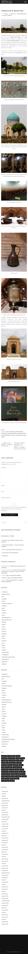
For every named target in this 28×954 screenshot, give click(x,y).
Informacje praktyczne (7, 603)
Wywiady (4, 664)
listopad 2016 (5, 898)
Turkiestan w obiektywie (12, 11)
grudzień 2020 (5, 814)
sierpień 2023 (5, 791)
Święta (3, 645)
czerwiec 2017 (5, 882)
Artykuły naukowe (6, 594)
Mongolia (17, 769)
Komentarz (4, 467)
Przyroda (4, 631)
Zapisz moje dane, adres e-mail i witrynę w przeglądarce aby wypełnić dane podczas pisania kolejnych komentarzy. (14, 508)
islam (8, 431)
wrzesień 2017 (5, 875)
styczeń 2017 (5, 893)
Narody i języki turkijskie (6, 2)
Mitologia (4, 622)
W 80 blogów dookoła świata (8, 657)
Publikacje (4, 633)
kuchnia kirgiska (9, 767)
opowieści (18, 52)
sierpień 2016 (5, 905)
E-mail (3, 491)
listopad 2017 (5, 870)
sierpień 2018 (5, 849)
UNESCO (11, 778)
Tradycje (4, 650)
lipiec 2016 (4, 907)
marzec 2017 (5, 889)
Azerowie (9, 756)
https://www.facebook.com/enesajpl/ (10, 530)
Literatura (4, 612)
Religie (3, 636)
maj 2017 (4, 884)
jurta (7, 762)
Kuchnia (4, 610)
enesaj (6, 13)
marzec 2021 (5, 807)
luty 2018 (4, 863)
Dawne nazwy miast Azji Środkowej (10, 552)
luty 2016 (4, 919)
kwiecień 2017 (5, 886)
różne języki (17, 774)
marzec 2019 (5, 842)
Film (3, 596)
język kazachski (12, 762)
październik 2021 (6, 800)
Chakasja (22, 758)
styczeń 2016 (5, 921)
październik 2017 (6, 873)
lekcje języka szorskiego (17, 767)
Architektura (4, 592)
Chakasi (17, 758)
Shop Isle (8, 951)
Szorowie (3, 776)
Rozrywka (4, 640)
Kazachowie (10, 765)
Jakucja (3, 762)
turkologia (24, 776)
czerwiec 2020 (5, 824)
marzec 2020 (5, 828)
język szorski (19, 762)
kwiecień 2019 (5, 840)
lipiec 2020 (4, 821)
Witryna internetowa (5, 497)
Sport (3, 643)
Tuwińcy (7, 778)
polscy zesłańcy (22, 771)
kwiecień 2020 (5, 826)
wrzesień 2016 (5, 903)
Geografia (4, 599)
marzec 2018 (5, 861)
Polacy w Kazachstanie (14, 771)
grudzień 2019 (5, 833)
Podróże (9, 15)
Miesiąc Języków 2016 (6, 619)
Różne (3, 638)
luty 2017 (4, 891)
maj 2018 (4, 856)
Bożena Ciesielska (12, 758)
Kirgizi (3, 767)
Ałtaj (13, 756)
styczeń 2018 (5, 866)
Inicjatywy (4, 606)
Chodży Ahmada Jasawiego (13, 40)
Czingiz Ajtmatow (5, 760)
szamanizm (23, 774)
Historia (4, 15)
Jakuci (22, 760)
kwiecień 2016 (5, 914)
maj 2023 (4, 793)
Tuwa (3, 778)
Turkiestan (12, 435)
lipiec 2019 (4, 835)
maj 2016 (4, 912)
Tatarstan (8, 776)
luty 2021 (4, 810)
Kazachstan (12, 431)
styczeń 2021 (5, 812)
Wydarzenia (5, 555)
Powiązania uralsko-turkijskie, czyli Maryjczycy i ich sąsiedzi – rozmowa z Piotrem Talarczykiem (13, 571)
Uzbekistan (17, 778)
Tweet (2, 430)
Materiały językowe (6, 617)
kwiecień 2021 (5, 805)
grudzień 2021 (5, 798)
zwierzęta (12, 780)
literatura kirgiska (5, 769)
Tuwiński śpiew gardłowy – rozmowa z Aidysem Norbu (7, 445)
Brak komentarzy (22, 13)
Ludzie (3, 615)
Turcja (13, 776)
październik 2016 (6, 900)
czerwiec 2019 (5, 838)
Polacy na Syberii (5, 771)
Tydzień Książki (5, 652)
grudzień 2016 (5, 896)
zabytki (2, 437)
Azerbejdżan (4, 756)
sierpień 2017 (5, 877)
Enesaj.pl (7, 1)
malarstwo (12, 769)
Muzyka (4, 624)
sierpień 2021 (5, 803)
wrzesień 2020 (5, 819)
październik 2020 (6, 817)
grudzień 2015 (5, 924)
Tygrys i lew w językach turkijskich (13, 575)
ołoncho (21, 769)
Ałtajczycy (18, 756)
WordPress (19, 951)
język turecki (4, 765)
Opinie (3, 626)
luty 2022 (4, 796)
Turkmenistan (18, 776)
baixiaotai (4, 577)
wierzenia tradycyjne (5, 780)
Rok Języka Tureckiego (5, 774)
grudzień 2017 (5, 868)
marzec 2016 (5, 917)
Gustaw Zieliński (12, 760)
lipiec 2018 (4, 852)
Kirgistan (21, 765)
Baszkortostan (4, 758)
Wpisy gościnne (5, 659)
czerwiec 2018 (5, 854)
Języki (3, 608)
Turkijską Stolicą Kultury (15, 37)
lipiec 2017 (4, 879)
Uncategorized (5, 654)
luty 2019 (4, 845)
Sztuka (3, 647)
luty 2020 (4, 831)
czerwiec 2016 (5, 910)
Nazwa (3, 485)
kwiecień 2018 (5, 859)
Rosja (12, 774)
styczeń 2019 (5, 847)
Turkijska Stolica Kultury (21, 435)
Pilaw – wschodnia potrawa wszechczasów (12, 549)
